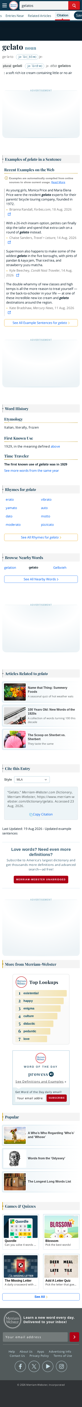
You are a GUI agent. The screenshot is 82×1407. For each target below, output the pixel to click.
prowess (38, 1074)
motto (45, 516)
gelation (10, 567)
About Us (27, 1351)
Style (8, 779)
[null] (51, 1074)
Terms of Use (63, 1356)
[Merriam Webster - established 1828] (13, 5)
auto (44, 508)
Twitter (34, 1366)
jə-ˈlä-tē (33, 66)
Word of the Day (41, 1066)
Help (12, 1351)
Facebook (20, 1366)
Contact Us (18, 1356)
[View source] (10, 214)
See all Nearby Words (40, 579)
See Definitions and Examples (39, 1081)
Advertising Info (60, 1351)
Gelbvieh (59, 567)
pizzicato (47, 524)
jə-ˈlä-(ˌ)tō (25, 56)
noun (30, 48)
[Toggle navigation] (4, 5)
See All (40, 1297)
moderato (13, 524)
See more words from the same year (31, 470)
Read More (58, 182)
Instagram (61, 1366)
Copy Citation (43, 814)
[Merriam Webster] (41, 1058)
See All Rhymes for (40, 537)
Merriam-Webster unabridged (41, 879)
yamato (11, 508)
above (55, 446)
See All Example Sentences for (40, 323)
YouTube (47, 1366)
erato (10, 499)
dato (9, 516)
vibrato (46, 499)
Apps (41, 1351)
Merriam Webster (12, 1319)
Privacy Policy (40, 1356)
